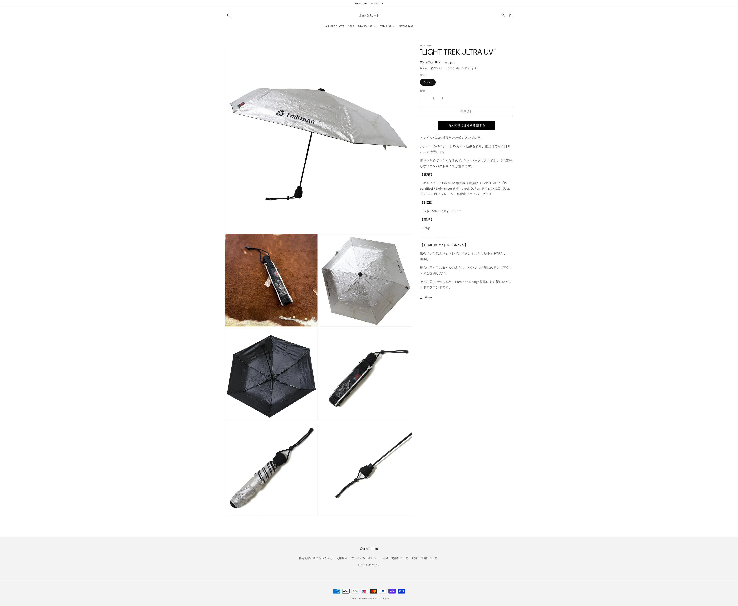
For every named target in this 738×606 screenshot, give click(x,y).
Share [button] (428, 297)
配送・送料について (424, 558)
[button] (229, 15)
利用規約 (341, 558)
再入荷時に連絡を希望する (466, 125)
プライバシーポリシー (365, 558)
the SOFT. (362, 598)
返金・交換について (395, 558)
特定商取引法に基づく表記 (315, 558)
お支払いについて (369, 565)
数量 (422, 90)
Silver (428, 82)
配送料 (434, 68)
